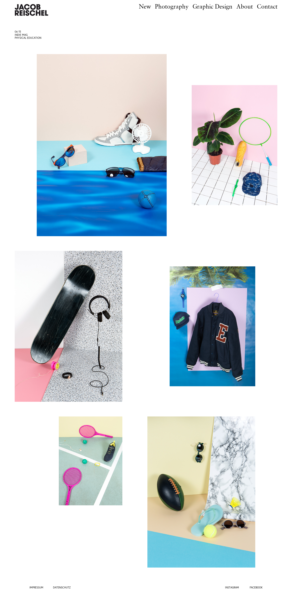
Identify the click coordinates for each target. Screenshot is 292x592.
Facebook (256, 587)
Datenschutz (62, 587)
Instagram (232, 587)
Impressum (36, 587)
